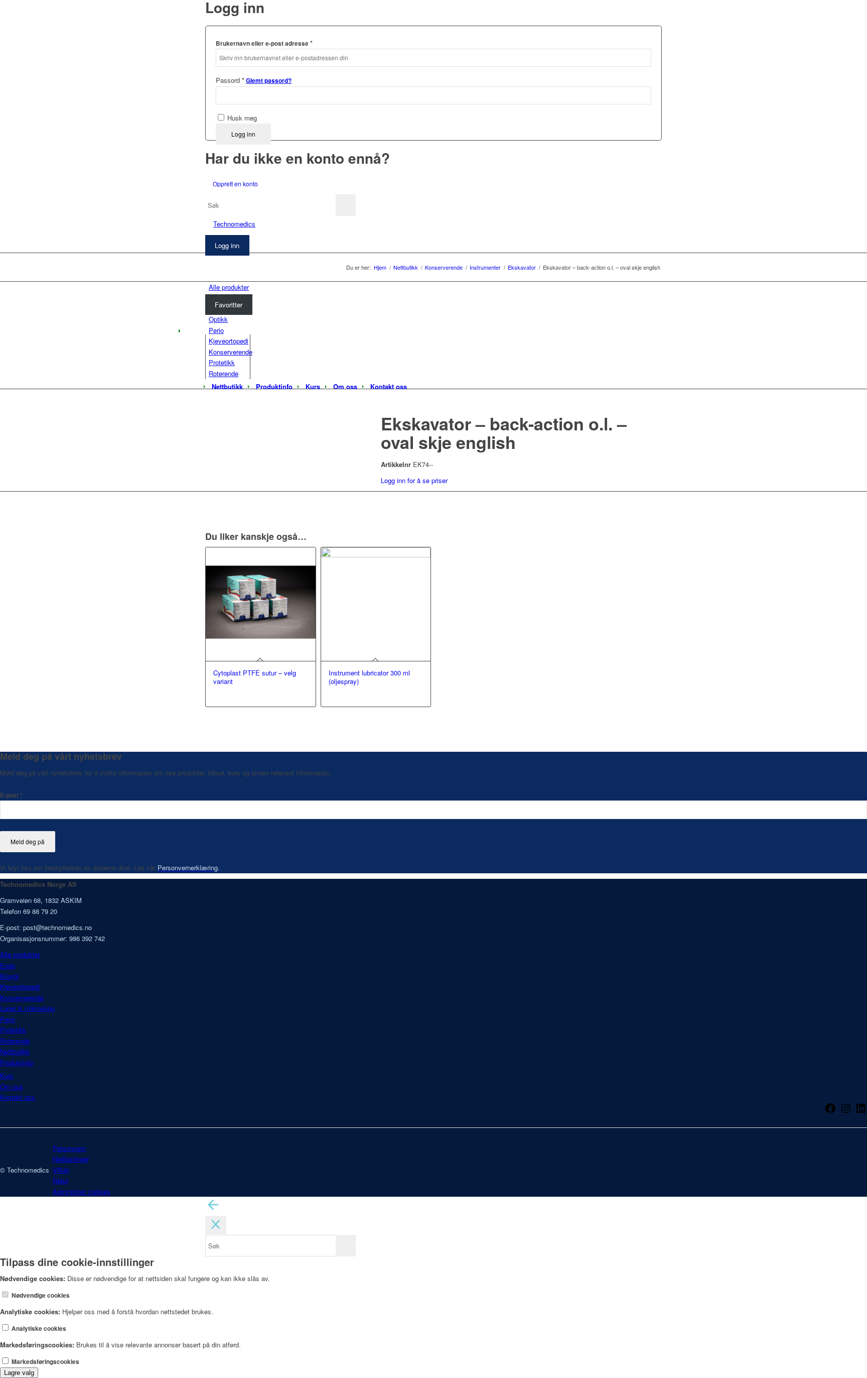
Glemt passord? (269, 80)
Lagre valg (19, 1372)
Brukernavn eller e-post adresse (264, 43)
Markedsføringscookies (44, 1361)
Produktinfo (16, 1062)
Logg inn (243, 134)
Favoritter (228, 304)
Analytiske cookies (38, 1328)
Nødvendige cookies (40, 1295)
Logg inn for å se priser (414, 480)
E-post (11, 795)
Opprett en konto (235, 183)
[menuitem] (227, 386)
